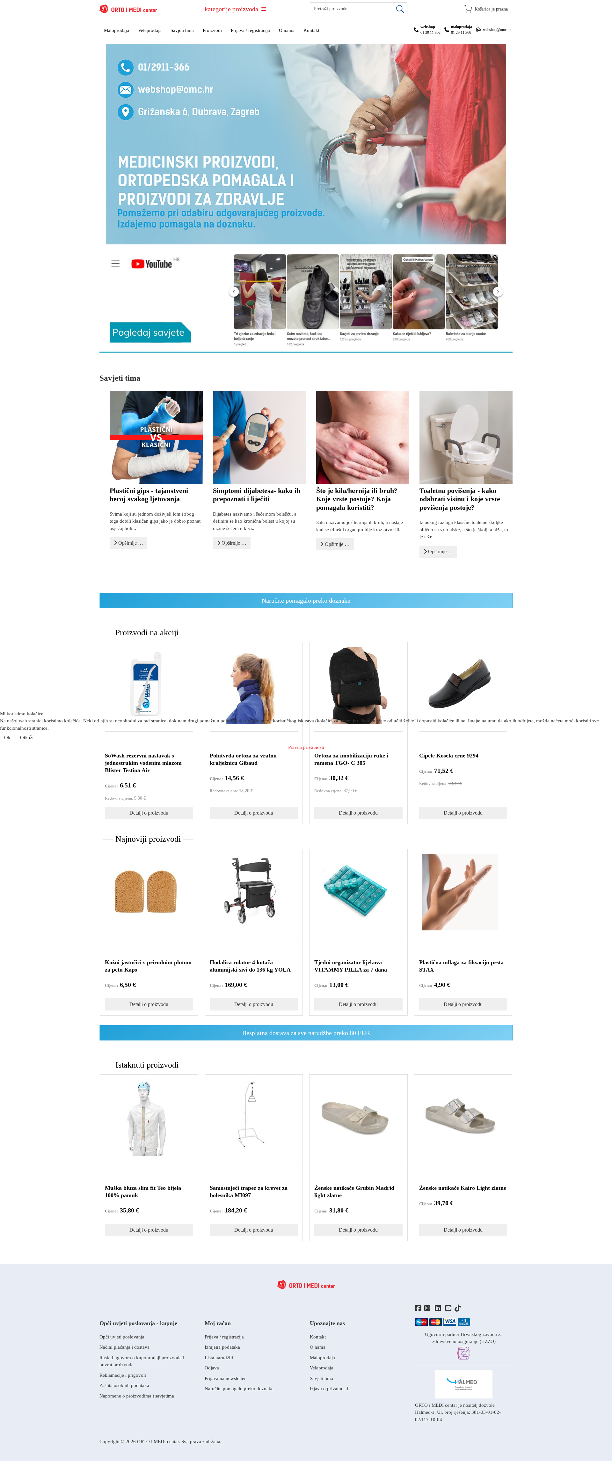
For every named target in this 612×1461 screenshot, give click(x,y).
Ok (7, 737)
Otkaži (26, 737)
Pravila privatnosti (306, 747)
